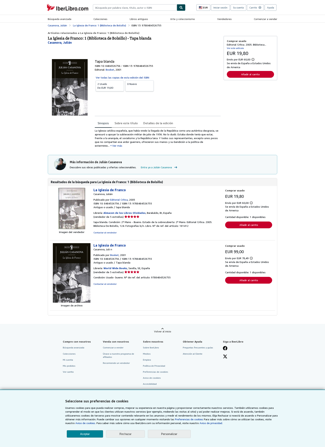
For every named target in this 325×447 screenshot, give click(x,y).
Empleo (147, 359)
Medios (147, 353)
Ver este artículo (235, 48)
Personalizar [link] (169, 434)
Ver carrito (68, 371)
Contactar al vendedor (105, 232)
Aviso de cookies (152, 377)
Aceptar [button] (85, 434)
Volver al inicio (162, 331)
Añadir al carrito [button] (250, 74)
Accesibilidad (150, 383)
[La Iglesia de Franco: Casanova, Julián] (71, 228)
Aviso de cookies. (85, 423)
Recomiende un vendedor (116, 363)
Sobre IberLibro (151, 347)
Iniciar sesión (220, 7)
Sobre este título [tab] (126, 123)
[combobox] (135, 7)
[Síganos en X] (225, 356)
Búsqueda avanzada (59, 19)
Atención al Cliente (192, 353)
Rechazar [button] (125, 434)
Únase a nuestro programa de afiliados (118, 355)
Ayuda (270, 7)
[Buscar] (181, 7)
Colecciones (100, 19)
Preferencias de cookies (189, 419)
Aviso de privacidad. (211, 423)
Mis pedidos (69, 365)
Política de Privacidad (154, 365)
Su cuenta (238, 7)
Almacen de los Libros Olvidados (124, 212)
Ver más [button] (117, 145)
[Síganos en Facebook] (225, 348)
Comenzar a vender (265, 19)
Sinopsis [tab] (103, 123)
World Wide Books (115, 268)
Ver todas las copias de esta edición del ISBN (122, 77)
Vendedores (224, 19)
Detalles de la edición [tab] (158, 123)
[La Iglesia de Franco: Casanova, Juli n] (71, 301)
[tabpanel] (158, 138)
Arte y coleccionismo (182, 19)
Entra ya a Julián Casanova (156, 167)
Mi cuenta (68, 359)
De (105, 85)
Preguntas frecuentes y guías (198, 347)
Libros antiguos (139, 19)
